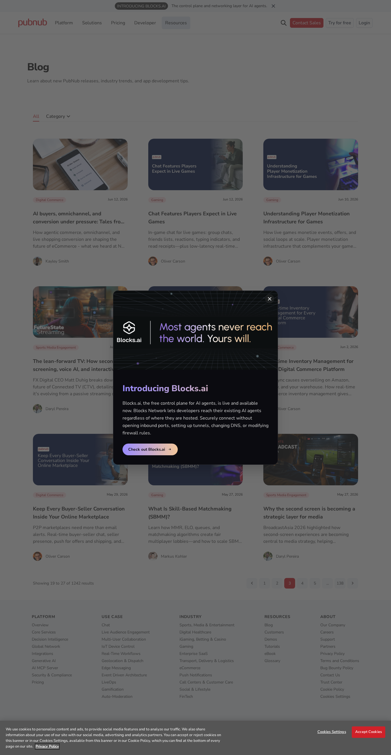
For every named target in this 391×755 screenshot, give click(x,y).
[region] (195, 738)
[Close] (269, 298)
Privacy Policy (47, 746)
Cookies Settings (331, 731)
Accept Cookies (368, 731)
